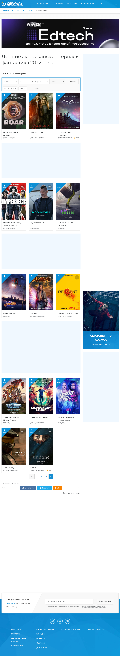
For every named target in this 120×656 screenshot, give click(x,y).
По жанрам (42, 4)
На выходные (88, 4)
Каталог (15, 10)
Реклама (15, 634)
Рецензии (72, 4)
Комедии (40, 634)
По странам (57, 4)
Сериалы (5, 10)
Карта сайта (17, 646)
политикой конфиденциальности (94, 606)
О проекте (16, 629)
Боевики (40, 638)
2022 (24, 10)
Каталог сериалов (45, 629)
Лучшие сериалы (95, 629)
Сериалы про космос (71, 629)
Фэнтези (40, 643)
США (31, 10)
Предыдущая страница (32, 476)
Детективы (41, 648)
